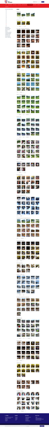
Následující (22, 69)
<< (17, 26)
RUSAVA (10, 2)
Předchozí (20, 26)
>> (23, 260)
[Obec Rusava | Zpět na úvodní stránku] (6, 2)
